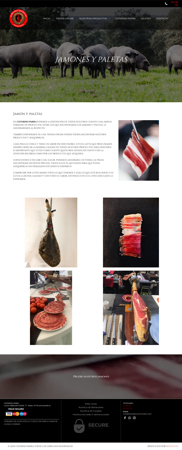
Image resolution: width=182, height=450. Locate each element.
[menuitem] (47, 18)
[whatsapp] (130, 418)
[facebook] (125, 418)
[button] (176, 18)
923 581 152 (127, 406)
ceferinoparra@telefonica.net (137, 414)
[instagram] (134, 418)
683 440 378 (127, 408)
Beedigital (172, 446)
